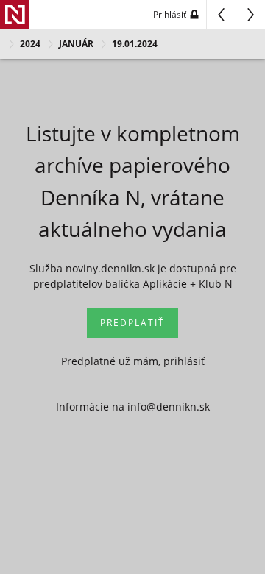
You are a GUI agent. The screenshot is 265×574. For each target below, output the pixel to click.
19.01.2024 (135, 44)
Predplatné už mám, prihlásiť (133, 361)
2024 (30, 44)
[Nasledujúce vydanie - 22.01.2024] (250, 14)
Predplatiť (132, 322)
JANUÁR (76, 44)
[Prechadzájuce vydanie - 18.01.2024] (221, 14)
